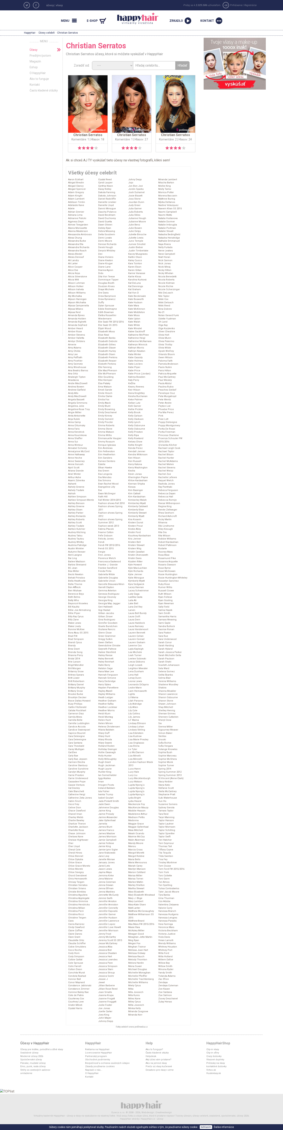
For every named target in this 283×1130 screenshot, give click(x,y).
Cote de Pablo (76, 995)
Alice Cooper (75, 266)
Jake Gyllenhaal (107, 820)
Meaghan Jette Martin (140, 937)
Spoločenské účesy (31, 1059)
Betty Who (73, 600)
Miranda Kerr (135, 1014)
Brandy (72, 645)
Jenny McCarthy (107, 937)
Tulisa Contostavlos (168, 888)
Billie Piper (74, 613)
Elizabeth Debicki (107, 341)
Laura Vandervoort (138, 629)
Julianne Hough (137, 218)
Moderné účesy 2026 (31, 1056)
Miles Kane (134, 998)
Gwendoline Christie (109, 645)
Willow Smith (165, 966)
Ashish (72, 493)
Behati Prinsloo (76, 577)
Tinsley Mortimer (167, 862)
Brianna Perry (75, 655)
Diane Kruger (105, 263)
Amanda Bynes (76, 315)
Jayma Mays (105, 872)
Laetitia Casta (135, 597)
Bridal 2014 (74, 658)
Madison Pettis (136, 817)
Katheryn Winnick (137, 344)
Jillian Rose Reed (107, 989)
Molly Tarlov (164, 189)
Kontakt (35, 84)
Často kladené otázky (44, 90)
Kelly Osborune (136, 425)
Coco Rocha (75, 950)
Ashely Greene (76, 487)
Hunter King (104, 772)
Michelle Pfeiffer (137, 976)
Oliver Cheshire (166, 331)
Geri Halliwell (105, 606)
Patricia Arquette (167, 373)
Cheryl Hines (75, 852)
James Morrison (107, 836)
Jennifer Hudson (107, 917)
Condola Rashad (77, 976)
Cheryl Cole (74, 849)
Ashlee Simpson (77, 496)
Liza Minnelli (135, 759)
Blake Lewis (74, 623)
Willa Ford (163, 953)
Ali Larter (73, 263)
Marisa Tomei (135, 878)
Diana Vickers (105, 257)
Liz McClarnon (136, 752)
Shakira (162, 687)
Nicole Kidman (166, 283)
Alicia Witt (73, 279)
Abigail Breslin (76, 182)
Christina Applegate (78, 898)
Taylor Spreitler (166, 833)
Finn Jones (104, 555)
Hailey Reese (105, 655)
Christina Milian (76, 908)
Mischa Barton (166, 182)
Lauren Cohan (136, 636)
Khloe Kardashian (138, 480)
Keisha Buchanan (138, 396)
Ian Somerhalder (107, 775)
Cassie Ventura (76, 785)
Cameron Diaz (76, 713)
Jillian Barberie (106, 985)
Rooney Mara (165, 551)
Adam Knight (75, 195)
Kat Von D (133, 292)
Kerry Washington (138, 467)
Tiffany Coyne (165, 849)
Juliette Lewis (135, 237)
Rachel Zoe (164, 474)
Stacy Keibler (165, 781)
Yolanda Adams (166, 976)
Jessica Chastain (107, 953)
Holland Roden (106, 746)
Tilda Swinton (165, 856)
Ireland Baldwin (106, 788)
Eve (100, 490)
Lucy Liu (132, 775)
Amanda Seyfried (77, 325)
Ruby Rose (164, 584)
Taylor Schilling (166, 830)
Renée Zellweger (167, 509)
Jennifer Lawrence (108, 920)
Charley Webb (75, 817)
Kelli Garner (134, 406)
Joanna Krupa (106, 995)
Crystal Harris (75, 1008)
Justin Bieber (135, 247)
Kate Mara (133, 305)
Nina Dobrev (165, 309)
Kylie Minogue (136, 577)
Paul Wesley (165, 380)
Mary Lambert (135, 901)
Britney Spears (76, 674)
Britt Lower (74, 678)
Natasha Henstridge (169, 237)
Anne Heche (75, 458)
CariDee (72, 752)
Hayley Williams (106, 694)
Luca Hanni (134, 768)
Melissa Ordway (136, 953)
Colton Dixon (75, 969)
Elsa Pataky (104, 383)
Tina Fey (162, 859)
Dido (100, 273)
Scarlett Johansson (169, 665)
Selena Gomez (166, 671)
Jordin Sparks (136, 189)
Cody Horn (74, 953)
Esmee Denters (106, 461)
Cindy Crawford (76, 927)
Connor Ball (74, 979)
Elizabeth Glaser (107, 347)
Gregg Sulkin (105, 639)
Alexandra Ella (75, 244)
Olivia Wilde (164, 347)
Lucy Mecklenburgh (139, 778)
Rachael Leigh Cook (169, 448)
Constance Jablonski (79, 985)
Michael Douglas (137, 969)
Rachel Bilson (165, 454)
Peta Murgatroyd (167, 396)
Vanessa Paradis (167, 920)
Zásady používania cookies (100, 1066)
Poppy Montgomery (169, 425)
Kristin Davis (135, 558)
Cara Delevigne (76, 736)
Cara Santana (75, 743)
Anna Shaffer (75, 438)
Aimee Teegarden (78, 224)
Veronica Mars (166, 927)
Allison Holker (75, 286)
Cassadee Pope (77, 781)
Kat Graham (134, 289)
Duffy (101, 302)
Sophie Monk (165, 762)
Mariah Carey (135, 866)
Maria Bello (134, 859)
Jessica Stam (105, 969)
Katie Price (134, 370)
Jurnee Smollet (136, 244)
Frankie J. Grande (108, 564)
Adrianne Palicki (77, 218)
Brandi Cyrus (75, 642)
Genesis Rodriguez (108, 594)
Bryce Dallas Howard (79, 700)
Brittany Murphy (76, 687)
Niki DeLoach (165, 292)
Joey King (103, 1014)
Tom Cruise (164, 866)
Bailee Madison (76, 561)
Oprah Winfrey (166, 351)
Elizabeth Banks (106, 338)
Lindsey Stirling (136, 729)
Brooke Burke (75, 694)
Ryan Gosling (165, 600)
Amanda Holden (77, 318)
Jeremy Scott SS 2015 (110, 940)
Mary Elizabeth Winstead (141, 895)
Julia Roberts (135, 212)
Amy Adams (74, 347)
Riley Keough (165, 529)
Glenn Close (105, 632)
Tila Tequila (164, 852)
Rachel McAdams (168, 461)
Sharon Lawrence (168, 694)
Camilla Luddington (78, 723)
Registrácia (250, 5)
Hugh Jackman (106, 765)
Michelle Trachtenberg (141, 979)
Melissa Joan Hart (138, 950)
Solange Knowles (167, 749)
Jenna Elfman (106, 888)
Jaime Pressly (106, 814)
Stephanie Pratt (166, 794)
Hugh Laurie (105, 768)
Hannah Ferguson (108, 674)
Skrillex (162, 736)
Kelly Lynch (134, 422)
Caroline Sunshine (78, 768)
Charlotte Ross (76, 830)
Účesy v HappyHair (34, 1043)
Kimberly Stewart (137, 512)
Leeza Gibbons (136, 661)
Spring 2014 (164, 768)
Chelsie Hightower (78, 840)
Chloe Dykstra (75, 859)
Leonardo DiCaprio (138, 684)
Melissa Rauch (136, 956)
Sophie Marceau (167, 755)
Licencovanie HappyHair (98, 1052)
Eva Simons (104, 480)
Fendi (101, 542)
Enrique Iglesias (107, 445)
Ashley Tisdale (76, 526)
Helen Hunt (104, 720)
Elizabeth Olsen (106, 354)
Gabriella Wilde (106, 574)
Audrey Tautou (76, 538)
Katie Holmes (135, 360)
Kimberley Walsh (137, 500)
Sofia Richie (164, 743)
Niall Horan (164, 257)
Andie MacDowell (77, 383)
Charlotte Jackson (78, 827)
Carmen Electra (76, 762)
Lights (131, 694)
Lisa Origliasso (136, 743)
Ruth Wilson (164, 594)
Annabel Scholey (77, 448)
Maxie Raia (134, 927)
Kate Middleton (136, 312)
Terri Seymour (166, 843)
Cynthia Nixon (105, 186)
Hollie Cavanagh (107, 752)
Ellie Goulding (106, 377)
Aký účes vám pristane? (158, 1059)
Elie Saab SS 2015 (107, 325)
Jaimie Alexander (107, 817)
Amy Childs (74, 351)
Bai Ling (72, 558)
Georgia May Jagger (109, 603)
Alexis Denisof (76, 257)
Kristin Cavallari (136, 551)
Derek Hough (105, 247)
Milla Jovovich (136, 1005)
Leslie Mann (135, 687)
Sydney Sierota (166, 807)
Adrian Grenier (76, 212)
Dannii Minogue (107, 208)
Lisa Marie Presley (138, 739)
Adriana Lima (75, 215)
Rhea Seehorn (166, 512)
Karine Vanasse (136, 273)
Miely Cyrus (134, 985)
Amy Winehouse (77, 367)
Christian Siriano (77, 888)
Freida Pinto (104, 571)
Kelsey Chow (135, 441)
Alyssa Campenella (78, 305)
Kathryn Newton (136, 351)
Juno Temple (135, 241)
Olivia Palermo (166, 341)
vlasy (59, 5)
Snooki (162, 739)
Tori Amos (163, 882)
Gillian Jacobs (106, 613)
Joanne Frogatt (106, 998)
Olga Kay (163, 325)
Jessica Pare (105, 963)
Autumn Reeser (76, 551)
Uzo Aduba (164, 901)
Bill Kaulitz (73, 606)
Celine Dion (74, 807)
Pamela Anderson (168, 364)
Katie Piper (134, 367)
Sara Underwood (167, 639)
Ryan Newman (166, 603)
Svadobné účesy (29, 1052)
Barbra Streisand (77, 564)
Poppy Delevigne (167, 422)
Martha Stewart (136, 888)
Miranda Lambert (167, 179)
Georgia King (105, 600)
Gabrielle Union (106, 581)
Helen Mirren (105, 723)
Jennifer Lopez (106, 924)
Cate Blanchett (76, 791)
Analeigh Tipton (77, 377)
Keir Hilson (134, 389)
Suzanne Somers (167, 804)
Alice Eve (73, 270)
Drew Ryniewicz (106, 299)
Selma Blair (164, 678)
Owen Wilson (165, 357)
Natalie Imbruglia (167, 224)
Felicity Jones (106, 538)
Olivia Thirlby (165, 344)
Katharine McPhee (138, 335)
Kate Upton (134, 318)
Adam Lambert (76, 198)
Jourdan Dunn (136, 202)
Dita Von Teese (106, 276)
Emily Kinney (105, 415)
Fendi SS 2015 (106, 548)
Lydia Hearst (134, 801)
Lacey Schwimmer (138, 590)
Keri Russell (134, 461)
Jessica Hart (105, 956)
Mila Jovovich (135, 992)
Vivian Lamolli (165, 940)
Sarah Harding (166, 645)
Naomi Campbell (167, 212)
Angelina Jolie (76, 406)
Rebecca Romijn (167, 500)
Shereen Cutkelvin (168, 717)
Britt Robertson (76, 681)
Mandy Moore (135, 843)
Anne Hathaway (76, 454)
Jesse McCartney (107, 943)
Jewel (101, 982)
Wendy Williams (167, 943)
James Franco (106, 830)
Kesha (131, 470)
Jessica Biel (105, 950)
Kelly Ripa (133, 435)
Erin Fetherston (106, 451)
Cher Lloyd (74, 846)
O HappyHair (38, 73)
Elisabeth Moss (106, 331)
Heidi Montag (105, 717)
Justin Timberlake (138, 250)
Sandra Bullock (166, 626)
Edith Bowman (106, 312)
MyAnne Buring (166, 198)
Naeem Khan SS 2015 (170, 208)
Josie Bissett (135, 195)
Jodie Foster (105, 1005)
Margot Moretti (136, 852)
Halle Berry (104, 665)
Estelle (101, 464)
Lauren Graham (136, 642)
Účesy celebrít (47, 32)
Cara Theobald (76, 746)
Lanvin (131, 610)
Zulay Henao (165, 1001)
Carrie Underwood (78, 778)
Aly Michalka (75, 296)
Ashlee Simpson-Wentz (81, 500)
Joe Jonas (104, 1008)
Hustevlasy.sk (213, 1073)
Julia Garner (135, 208)
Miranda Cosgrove (138, 1011)
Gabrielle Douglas (108, 577)
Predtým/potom (40, 55)
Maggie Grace (136, 823)
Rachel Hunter (166, 458)
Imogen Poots (106, 785)
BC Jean (72, 568)
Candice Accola (77, 726)
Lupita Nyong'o (136, 788)
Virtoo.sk (211, 1070)
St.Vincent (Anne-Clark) (171, 778)
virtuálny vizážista (135, 18)
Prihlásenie (236, 5)
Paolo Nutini (165, 367)
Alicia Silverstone (77, 276)
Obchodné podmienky (97, 1059)
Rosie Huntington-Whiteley (172, 577)
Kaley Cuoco (135, 260)
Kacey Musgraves (138, 254)
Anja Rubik (74, 419)
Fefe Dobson (105, 535)
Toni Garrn (164, 878)
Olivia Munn (164, 338)
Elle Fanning (105, 367)
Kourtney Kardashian (139, 535)
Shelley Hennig (166, 710)
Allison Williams (77, 292)
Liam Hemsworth (137, 691)
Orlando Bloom (166, 354)
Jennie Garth (105, 898)
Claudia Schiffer (77, 943)
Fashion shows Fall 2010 (111, 503)
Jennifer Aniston (107, 901)
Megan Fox (134, 943)
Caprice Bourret (76, 733)
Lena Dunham (136, 671)
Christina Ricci (76, 914)
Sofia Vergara (165, 746)
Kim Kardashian (136, 496)
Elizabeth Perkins (107, 357)
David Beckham (106, 215)
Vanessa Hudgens (168, 914)
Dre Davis (103, 292)
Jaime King (104, 810)
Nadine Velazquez (168, 205)
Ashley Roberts (76, 519)
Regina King (165, 506)
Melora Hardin (136, 963)
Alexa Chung (75, 237)
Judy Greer (134, 205)
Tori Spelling (165, 885)
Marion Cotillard (136, 872)
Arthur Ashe (74, 477)
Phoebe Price (166, 409)
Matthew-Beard (136, 920)
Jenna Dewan (105, 885)
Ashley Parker (75, 512)
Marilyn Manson (137, 869)
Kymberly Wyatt (136, 581)
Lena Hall (133, 674)
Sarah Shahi (164, 661)
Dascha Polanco (107, 212)
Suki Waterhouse (167, 797)
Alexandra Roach (77, 250)
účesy (50, 5)
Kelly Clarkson (136, 419)
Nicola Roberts (166, 279)
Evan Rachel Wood (108, 483)
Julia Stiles (134, 215)
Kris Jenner (134, 538)
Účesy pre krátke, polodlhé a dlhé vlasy (41, 1049)
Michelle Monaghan (139, 972)
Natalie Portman (167, 228)
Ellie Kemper (105, 380)
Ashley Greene (76, 506)
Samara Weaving (167, 619)
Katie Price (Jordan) (139, 373)
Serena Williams (167, 681)
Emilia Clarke (105, 396)
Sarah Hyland (165, 649)
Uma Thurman (166, 898)
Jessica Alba (105, 946)
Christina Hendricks (79, 904)
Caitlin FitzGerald (77, 707)
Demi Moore (105, 241)
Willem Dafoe (165, 959)
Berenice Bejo (76, 594)
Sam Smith (164, 613)
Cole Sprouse (75, 963)
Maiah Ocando (136, 833)
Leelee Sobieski (137, 658)
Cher (70, 843)
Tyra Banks (164, 895)
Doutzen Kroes (106, 286)
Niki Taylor (163, 296)
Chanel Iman (75, 814)
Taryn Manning (166, 817)
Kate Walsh (134, 321)
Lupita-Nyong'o (136, 794)
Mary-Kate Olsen (137, 904)
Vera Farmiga (165, 924)
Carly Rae (73, 755)
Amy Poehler (75, 360)
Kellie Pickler (135, 409)
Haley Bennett (105, 658)
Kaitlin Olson (135, 257)
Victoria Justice (166, 934)
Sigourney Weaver (168, 729)
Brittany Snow (75, 691)
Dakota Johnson (107, 195)
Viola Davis (164, 937)
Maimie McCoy (136, 836)
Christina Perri (76, 911)
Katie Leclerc (135, 364)
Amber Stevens (76, 335)
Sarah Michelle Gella (169, 655)
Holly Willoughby (107, 759)
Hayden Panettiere (108, 687)
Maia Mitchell (135, 830)
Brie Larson (74, 661)
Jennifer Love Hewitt (109, 927)
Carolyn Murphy (76, 772)
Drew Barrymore (107, 296)
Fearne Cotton (106, 532)
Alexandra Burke (77, 241)
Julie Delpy (134, 231)
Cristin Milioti (75, 1005)
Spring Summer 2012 (169, 772)
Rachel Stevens (166, 467)
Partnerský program (96, 1056)
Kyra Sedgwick (136, 584)
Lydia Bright (134, 797)
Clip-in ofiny (212, 1052)
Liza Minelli (134, 755)
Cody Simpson (76, 956)
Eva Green (103, 470)
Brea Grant (74, 649)
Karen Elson (134, 266)
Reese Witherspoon (169, 503)
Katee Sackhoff (136, 331)
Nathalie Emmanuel (169, 241)
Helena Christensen (109, 726)
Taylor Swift (164, 836)
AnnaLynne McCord (78, 451)
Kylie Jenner (135, 574)
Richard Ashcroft (167, 516)
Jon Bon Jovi (135, 186)
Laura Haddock (136, 623)
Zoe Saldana (165, 992)
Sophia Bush (165, 752)
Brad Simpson (76, 639)
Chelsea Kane (75, 836)
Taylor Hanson (166, 820)
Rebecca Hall (165, 496)
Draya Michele (106, 289)
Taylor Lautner (166, 823)
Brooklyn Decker (77, 697)
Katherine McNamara (139, 341)
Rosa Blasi (163, 555)
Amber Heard (75, 328)
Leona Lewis (135, 681)
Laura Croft (134, 616)
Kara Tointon (135, 263)
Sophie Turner (166, 765)
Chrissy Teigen (76, 882)
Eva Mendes (104, 477)
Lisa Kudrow (135, 736)
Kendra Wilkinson (138, 454)
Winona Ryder (165, 969)
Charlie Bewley (76, 820)
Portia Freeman (166, 432)
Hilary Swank (105, 743)
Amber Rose (75, 331)
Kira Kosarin (134, 519)
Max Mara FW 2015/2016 (141, 924)
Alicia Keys (74, 273)
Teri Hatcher (165, 840)
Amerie (72, 344)
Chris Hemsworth (77, 878)
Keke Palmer (135, 399)
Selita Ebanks (165, 674)
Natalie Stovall (165, 231)
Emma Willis (105, 435)
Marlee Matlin (135, 882)
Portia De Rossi (166, 428)
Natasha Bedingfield (169, 234)
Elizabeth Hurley (107, 351)
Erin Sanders (105, 458)
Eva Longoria (105, 474)
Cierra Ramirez (76, 924)
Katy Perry (133, 380)
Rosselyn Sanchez (168, 581)
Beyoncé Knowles (78, 603)
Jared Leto (104, 866)
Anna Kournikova (77, 435)
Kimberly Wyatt (136, 516)
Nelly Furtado (165, 247)
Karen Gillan (135, 270)
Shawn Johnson (167, 704)
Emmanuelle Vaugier (109, 438)
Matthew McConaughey (141, 911)
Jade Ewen (104, 804)
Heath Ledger (105, 697)
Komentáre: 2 (168, 139)
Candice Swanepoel (79, 729)
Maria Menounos (137, 862)
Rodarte (162, 548)
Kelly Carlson (135, 415)
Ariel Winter (74, 474)
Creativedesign (163, 1112)
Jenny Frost (104, 934)
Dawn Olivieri (105, 224)
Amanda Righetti (77, 321)
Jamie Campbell (107, 840)
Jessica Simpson (107, 966)
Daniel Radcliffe (107, 198)
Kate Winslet (135, 328)
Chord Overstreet (77, 875)
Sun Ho (162, 801)
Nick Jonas (164, 263)
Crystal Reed (105, 179)
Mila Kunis (134, 995)
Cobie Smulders (77, 946)
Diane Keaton (105, 260)
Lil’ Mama (133, 720)
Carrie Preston (76, 775)
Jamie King (104, 846)
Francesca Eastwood (109, 561)
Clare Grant (74, 937)
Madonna (133, 820)
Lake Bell (133, 603)
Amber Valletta (76, 338)
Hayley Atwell (105, 691)
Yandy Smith (165, 972)
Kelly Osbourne (136, 428)
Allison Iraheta (76, 289)
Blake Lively (74, 626)
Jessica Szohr (106, 976)
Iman (101, 781)
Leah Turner (135, 655)
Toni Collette (165, 875)
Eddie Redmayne (107, 309)
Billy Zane (73, 619)
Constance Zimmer (78, 989)
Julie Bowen (135, 228)
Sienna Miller (165, 726)
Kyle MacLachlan (137, 568)
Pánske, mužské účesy (33, 1063)
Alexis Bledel (75, 254)
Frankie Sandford (107, 568)
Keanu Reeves (136, 386)
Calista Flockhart (77, 710)
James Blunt (105, 827)
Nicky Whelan (165, 273)
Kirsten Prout (135, 526)
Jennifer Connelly (108, 908)
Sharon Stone (165, 700)
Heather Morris (106, 710)
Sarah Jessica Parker (170, 652)
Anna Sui (73, 441)
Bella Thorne (75, 584)
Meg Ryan (133, 940)
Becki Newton (75, 574)
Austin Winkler (76, 548)
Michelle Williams (138, 982)
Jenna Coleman (107, 882)
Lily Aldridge (135, 704)
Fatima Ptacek (106, 529)
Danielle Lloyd (106, 205)
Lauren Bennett (136, 632)
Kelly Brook (134, 412)
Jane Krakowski (106, 852)
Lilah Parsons (135, 700)
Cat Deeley (74, 788)
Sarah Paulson (166, 658)
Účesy (33, 49)
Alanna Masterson (78, 231)
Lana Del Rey (135, 606)
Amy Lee (73, 354)
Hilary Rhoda (105, 739)
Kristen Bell (134, 542)
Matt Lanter (134, 908)
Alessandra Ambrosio (80, 234)
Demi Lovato (105, 237)
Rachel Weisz (165, 470)
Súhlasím (206, 1127)
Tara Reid (163, 814)
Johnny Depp (105, 1021)
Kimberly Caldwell (138, 506)
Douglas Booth (106, 283)
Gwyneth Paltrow (107, 649)
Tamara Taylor (165, 810)
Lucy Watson (135, 781)
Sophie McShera (167, 759)
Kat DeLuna (134, 283)
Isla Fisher (103, 791)
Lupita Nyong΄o (136, 785)
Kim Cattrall (134, 493)
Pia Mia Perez (166, 412)
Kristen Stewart (136, 545)
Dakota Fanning (106, 192)
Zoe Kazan (164, 989)
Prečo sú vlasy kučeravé (159, 1066)
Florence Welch (107, 558)
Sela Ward (163, 668)
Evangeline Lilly (106, 487)
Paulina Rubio (166, 386)
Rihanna (162, 522)
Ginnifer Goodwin (107, 623)
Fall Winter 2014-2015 (109, 500)
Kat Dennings (135, 286)
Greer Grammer (107, 636)
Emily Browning (106, 409)
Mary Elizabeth (136, 891)
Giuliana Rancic (106, 629)
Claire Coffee (75, 930)
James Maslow (106, 833)
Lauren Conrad (136, 639)
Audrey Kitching (77, 532)
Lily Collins (134, 713)
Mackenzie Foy (136, 804)
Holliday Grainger (107, 749)
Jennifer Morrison (108, 930)
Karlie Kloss (134, 276)
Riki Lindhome (166, 526)
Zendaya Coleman (168, 985)
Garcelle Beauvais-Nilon (111, 584)
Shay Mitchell (165, 707)
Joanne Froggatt (107, 1001)
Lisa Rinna (133, 746)
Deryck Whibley (106, 250)
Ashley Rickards (77, 516)
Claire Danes (75, 934)
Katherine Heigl (136, 338)
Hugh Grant (104, 762)
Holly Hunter (105, 755)
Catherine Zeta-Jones (80, 797)
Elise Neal (103, 335)
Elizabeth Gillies (107, 344)
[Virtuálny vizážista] (235, 63)
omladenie (26, 1073)
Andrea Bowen (76, 386)
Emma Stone (105, 428)
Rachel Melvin (166, 464)
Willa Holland (165, 956)
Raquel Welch (166, 480)
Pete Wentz (164, 399)
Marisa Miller (135, 875)
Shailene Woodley (168, 684)
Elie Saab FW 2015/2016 (111, 321)
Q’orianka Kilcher (167, 445)
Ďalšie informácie (224, 1127)
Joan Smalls (105, 992)
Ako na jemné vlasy (156, 1063)
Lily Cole (132, 710)
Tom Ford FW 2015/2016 (171, 869)
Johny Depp (135, 179)
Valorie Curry (165, 908)
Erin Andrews (105, 448)
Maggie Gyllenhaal (138, 827)
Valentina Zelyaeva (168, 904)
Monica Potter (166, 192)
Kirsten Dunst (135, 522)
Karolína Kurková (137, 279)
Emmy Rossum (106, 441)
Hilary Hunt (104, 736)
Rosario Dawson (167, 564)
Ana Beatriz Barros (78, 370)
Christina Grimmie (78, 901)
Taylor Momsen (166, 827)
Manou (132, 846)
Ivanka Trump (105, 794)
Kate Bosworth (136, 299)
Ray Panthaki (165, 487)
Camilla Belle (75, 720)
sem (166, 160)
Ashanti (72, 483)
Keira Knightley (136, 393)
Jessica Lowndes (107, 959)
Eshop (34, 67)
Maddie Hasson (136, 810)
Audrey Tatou (75, 535)
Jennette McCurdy (108, 895)
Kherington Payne (138, 477)
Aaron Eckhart (75, 179)
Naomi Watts (165, 215)
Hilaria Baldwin (106, 729)
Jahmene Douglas (108, 807)
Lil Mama (133, 697)
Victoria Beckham (168, 930)
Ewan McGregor (107, 493)
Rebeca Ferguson (168, 490)
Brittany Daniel (76, 684)
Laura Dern (134, 619)
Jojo (130, 182)
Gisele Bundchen (107, 626)
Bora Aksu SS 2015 (78, 632)
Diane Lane (104, 266)
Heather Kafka (106, 704)
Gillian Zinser (105, 616)
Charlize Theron (77, 823)
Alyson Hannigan (77, 299)
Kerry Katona (135, 464)
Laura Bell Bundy (137, 613)
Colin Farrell (74, 966)
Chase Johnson (77, 833)
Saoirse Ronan (166, 629)
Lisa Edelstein (135, 733)
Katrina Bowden (136, 377)
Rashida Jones (166, 483)
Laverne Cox (135, 645)
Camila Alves (75, 717)
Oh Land (162, 321)
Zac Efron (163, 979)
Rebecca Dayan (166, 493)
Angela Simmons (77, 403)
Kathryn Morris (136, 347)
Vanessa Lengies (167, 917)
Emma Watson (106, 432)
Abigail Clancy (75, 186)
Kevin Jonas (135, 474)
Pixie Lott (163, 419)
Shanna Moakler (167, 691)
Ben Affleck (74, 587)
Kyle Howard (135, 564)
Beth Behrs (74, 597)
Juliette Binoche (137, 234)
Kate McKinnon (136, 309)
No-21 (161, 312)
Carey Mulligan (76, 749)
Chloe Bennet (75, 856)
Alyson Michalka (77, 302)
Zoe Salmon (165, 995)
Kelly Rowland (135, 438)
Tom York (163, 872)
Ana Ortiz (73, 373)
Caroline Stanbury (77, 765)
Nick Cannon (165, 260)
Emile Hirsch (105, 393)
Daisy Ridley (104, 189)
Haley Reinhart (106, 661)
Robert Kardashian (168, 542)
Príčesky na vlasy (215, 1063)
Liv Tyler (132, 749)
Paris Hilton (164, 370)
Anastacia (73, 380)
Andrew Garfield (77, 389)
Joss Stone (134, 198)
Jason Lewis (105, 869)
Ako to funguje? (154, 1049)
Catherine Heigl (76, 794)
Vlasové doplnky (215, 1059)
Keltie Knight (135, 445)
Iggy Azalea (104, 778)
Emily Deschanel (107, 412)
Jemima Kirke (106, 875)
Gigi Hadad (104, 610)
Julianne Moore (137, 221)
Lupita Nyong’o (136, 791)
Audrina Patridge (77, 545)
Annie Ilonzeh (75, 464)
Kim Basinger (135, 490)
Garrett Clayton (106, 587)
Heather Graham (107, 700)
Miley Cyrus (134, 1001)
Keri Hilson (134, 458)
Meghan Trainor (137, 946)
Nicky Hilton (164, 270)
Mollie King (164, 186)
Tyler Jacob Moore (168, 891)
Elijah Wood (104, 328)
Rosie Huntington (167, 574)
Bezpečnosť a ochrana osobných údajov (107, 1063)
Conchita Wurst (76, 972)
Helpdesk (151, 1056)
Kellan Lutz (134, 403)
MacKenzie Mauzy (138, 807)
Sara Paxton (164, 632)
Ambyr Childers (76, 341)
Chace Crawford (77, 810)
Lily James (134, 717)
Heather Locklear (107, 707)
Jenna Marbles (106, 891)
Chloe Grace (75, 862)
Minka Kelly (134, 1008)
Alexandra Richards (78, 247)
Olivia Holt (163, 335)
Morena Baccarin (167, 195)
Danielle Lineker (107, 202)
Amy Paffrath (75, 357)
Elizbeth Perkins (107, 364)
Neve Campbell (166, 254)
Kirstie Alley (134, 529)
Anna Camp (74, 422)
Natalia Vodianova (168, 218)
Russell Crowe (166, 590)
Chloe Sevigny (76, 872)
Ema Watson (105, 386)
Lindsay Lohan (136, 726)
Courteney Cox (76, 998)
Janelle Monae (106, 859)
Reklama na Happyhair (97, 1049)
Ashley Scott (75, 522)
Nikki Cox (163, 299)
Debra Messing (106, 231)
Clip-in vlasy (212, 1049)
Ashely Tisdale (76, 490)
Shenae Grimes (166, 713)
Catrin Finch (74, 801)
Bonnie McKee (76, 629)
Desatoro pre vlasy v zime (160, 1070)
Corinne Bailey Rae (78, 992)
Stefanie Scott (166, 788)
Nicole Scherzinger (169, 289)
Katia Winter (134, 354)
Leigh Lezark (135, 665)
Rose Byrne (164, 568)
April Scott (73, 467)
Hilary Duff (104, 733)
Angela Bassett (76, 399)
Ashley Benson (76, 503)
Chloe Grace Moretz (79, 866)
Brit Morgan (74, 668)
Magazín (35, 61)
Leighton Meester (138, 668)
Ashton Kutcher (76, 529)
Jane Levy (103, 856)
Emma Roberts (106, 425)
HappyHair (29, 32)
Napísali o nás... (93, 1070)
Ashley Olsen (75, 509)
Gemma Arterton (107, 590)
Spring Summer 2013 (169, 775)
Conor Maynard (76, 982)
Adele (71, 208)
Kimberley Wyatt (137, 503)
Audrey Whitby (76, 542)
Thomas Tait (165, 846)
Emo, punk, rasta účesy (33, 1066)
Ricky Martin (165, 519)
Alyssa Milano (75, 309)
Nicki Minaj (164, 266)
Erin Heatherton (106, 454)
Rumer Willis (165, 587)
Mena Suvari (135, 966)
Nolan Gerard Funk (168, 315)
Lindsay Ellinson (137, 723)
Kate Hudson (135, 302)
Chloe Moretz (75, 869)
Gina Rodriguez (106, 619)
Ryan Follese (165, 597)
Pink (160, 415)
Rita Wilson (164, 535)
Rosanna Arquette (168, 561)
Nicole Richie (165, 286)
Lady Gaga (133, 594)
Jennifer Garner (107, 914)
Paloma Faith (165, 360)
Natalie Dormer (166, 221)
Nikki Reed (164, 305)
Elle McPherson (107, 373)
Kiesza (131, 487)
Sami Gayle (164, 623)
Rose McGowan (166, 571)
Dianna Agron (105, 270)
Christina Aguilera (77, 895)
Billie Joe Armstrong (79, 610)
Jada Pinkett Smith (108, 801)
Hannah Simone (107, 678)
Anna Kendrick (76, 432)
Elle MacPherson (107, 370)
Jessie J (103, 979)
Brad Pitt (72, 636)
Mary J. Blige (135, 898)
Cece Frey (73, 804)
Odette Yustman (167, 318)
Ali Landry (73, 260)
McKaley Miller (136, 930)
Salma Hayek (165, 610)
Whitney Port (165, 950)
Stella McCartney (167, 791)
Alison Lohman (76, 283)
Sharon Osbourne (168, 697)
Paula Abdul (165, 383)
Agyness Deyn (76, 221)
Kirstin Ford (134, 532)
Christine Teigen (77, 917)
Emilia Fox (103, 399)
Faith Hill (103, 496)
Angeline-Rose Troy (79, 409)
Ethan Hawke (105, 467)
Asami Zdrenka (76, 480)
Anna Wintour (75, 445)
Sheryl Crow (164, 720)
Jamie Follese (106, 843)
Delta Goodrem (106, 234)
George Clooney (107, 597)
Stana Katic (164, 785)
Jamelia (102, 823)
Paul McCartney (166, 377)
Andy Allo (73, 393)
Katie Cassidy (135, 357)
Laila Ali (132, 600)
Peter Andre (165, 403)
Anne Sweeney (76, 461)
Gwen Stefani (105, 642)
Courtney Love (76, 1001)
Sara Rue (163, 636)
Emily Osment (105, 419)
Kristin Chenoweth (138, 555)
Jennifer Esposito (108, 911)
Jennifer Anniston (108, 904)
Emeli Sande (105, 389)
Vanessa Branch (167, 911)
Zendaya (163, 982)
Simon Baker (165, 733)
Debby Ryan (104, 228)
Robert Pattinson (167, 545)
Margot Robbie (136, 856)
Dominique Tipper (108, 279)
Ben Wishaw (74, 590)
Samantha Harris (167, 616)
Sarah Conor (165, 642)
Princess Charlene (168, 435)
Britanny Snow (75, 671)
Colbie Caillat (75, 959)
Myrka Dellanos (166, 202)
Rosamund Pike (167, 558)
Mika (130, 989)
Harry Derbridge (107, 681)
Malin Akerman (136, 840)
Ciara (71, 920)
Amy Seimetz (75, 364)
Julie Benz (134, 224)
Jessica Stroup (106, 972)
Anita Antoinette (76, 415)
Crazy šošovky (213, 1056)
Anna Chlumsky (76, 425)
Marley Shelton (136, 885)
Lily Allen (133, 707)
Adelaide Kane (76, 205)
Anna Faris (74, 428)
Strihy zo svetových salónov (35, 1070)
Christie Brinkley (77, 891)
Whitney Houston (167, 946)
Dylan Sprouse (106, 305)
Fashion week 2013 (108, 526)
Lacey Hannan (136, 587)
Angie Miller (74, 412)
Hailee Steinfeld (107, 652)
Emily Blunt (104, 406)
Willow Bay (164, 963)
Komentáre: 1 (80, 139)
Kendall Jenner (136, 451)
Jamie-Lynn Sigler (108, 849)
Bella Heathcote (77, 581)
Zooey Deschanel (168, 998)
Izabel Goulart (105, 797)
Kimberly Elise (136, 509)
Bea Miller (73, 571)
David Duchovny (107, 218)
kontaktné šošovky (216, 1066)
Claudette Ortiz (76, 940)
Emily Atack (104, 403)
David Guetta (105, 221)
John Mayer (104, 1018)
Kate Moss (134, 315)
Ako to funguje (39, 78)
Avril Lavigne (75, 555)
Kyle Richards (135, 571)
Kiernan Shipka (136, 483)
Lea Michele (135, 652)
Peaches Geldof (167, 389)
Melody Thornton (137, 959)
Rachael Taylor (166, 451)
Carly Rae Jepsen (77, 759)
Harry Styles (104, 684)
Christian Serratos (77, 885)
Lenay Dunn (134, 678)
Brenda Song (75, 652)
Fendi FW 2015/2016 (109, 545)
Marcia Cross (135, 849)
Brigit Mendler (76, 665)
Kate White (134, 325)
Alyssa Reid (74, 312)
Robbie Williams (167, 538)
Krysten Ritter (135, 561)
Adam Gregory (76, 192)
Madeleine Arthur (137, 814)
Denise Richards (107, 244)
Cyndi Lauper (105, 182)
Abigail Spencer (77, 189)
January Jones (106, 862)
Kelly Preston (135, 432)
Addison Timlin (76, 202)
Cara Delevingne (77, 739)
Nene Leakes (165, 250)
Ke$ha (131, 383)
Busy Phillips (75, 704)
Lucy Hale (133, 772)
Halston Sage (105, 668)
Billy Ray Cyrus (75, 616)
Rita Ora (162, 532)
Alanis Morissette (77, 228)
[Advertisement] (235, 121)
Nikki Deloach (166, 302)
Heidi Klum (104, 713)
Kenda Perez (135, 448)
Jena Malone (105, 878)
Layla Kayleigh (136, 649)
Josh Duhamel (136, 192)
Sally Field (163, 606)
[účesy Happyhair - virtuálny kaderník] (141, 1104)
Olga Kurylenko (166, 328)
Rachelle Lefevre (167, 477)
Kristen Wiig (134, 548)
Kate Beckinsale (137, 296)
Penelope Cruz (166, 393)
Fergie (101, 551)
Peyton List (164, 406)
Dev (100, 254)
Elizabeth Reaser (107, 360)
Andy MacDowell (77, 396)
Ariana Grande (76, 470)
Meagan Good (136, 934)
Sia (160, 723)
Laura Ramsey (136, 626)
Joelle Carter (105, 1011)
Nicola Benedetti (167, 276)
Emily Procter (105, 422)
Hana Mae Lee (106, 671)
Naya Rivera (164, 244)
